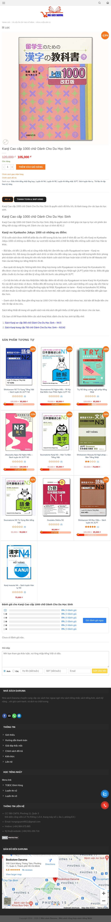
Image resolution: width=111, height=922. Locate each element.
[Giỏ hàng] (107, 3)
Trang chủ (6, 22)
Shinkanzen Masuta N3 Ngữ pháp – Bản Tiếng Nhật (92, 456)
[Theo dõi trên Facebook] (4, 716)
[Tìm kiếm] (99, 3)
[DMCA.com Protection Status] (10, 837)
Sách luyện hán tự (43, 22)
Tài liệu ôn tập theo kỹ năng (23, 22)
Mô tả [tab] (7, 199)
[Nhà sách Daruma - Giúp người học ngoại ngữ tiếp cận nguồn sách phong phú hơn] (55, 12)
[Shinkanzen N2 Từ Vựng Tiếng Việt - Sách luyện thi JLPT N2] (19, 366)
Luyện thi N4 (41, 181)
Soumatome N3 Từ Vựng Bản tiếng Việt (19, 521)
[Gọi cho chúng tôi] (14, 716)
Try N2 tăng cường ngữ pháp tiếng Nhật (92, 390)
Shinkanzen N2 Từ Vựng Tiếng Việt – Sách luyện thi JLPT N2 (19, 390)
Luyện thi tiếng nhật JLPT (68, 181)
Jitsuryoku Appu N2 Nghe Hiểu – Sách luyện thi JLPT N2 (19, 456)
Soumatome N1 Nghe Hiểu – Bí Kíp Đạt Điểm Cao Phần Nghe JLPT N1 (55, 390)
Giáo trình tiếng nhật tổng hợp (23, 181)
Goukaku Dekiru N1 (55, 520)
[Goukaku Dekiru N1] (55, 497)
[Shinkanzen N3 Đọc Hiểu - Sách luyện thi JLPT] (92, 497)
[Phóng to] (5, 142)
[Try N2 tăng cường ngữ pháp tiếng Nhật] (92, 366)
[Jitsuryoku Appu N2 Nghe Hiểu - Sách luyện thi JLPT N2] (19, 431)
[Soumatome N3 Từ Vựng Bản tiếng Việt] (19, 497)
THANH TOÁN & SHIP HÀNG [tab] (30, 199)
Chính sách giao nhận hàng (12, 174)
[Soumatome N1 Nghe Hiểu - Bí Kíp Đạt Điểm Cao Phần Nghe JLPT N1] (55, 366)
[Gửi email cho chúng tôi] (9, 716)
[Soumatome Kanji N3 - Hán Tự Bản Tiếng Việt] (55, 431)
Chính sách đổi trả (9, 178)
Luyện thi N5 (52, 181)
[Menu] (3, 3)
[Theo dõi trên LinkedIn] (19, 716)
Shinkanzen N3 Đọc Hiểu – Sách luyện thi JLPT (92, 521)
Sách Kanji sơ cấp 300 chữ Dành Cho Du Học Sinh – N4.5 (33, 323)
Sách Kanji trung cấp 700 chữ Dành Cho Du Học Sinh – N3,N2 (35, 327)
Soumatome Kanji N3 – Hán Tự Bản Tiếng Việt (55, 456)
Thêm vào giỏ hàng (31, 167)
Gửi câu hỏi (99, 671)
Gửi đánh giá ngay (95, 620)
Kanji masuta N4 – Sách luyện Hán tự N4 (19, 586)
